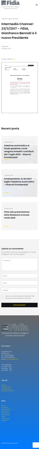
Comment (7, 260)
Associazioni (5, 411)
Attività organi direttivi (9, 19)
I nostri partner (6, 387)
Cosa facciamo (6, 409)
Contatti (4, 420)
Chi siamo (4, 407)
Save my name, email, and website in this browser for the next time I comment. (19, 297)
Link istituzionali (6, 389)
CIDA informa (5, 415)
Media (3, 417)
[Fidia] (10, 5)
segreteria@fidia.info (12, 359)
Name (5, 276)
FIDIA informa (5, 413)
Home (3, 405)
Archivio (3, 385)
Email (5, 283)
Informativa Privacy (7, 391)
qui (14, 59)
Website (5, 290)
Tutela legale (5, 419)
